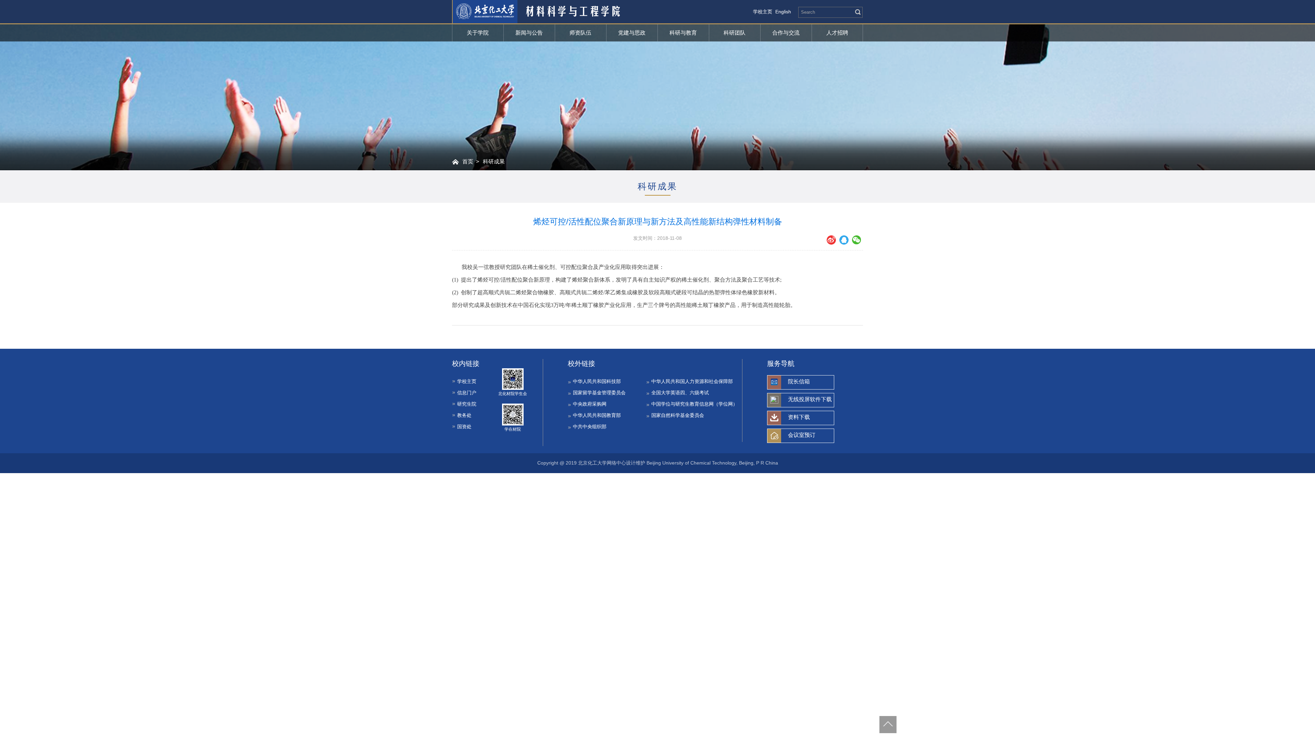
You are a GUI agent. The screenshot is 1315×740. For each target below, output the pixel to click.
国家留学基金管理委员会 (599, 392)
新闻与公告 (529, 33)
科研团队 (735, 33)
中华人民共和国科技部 (597, 381)
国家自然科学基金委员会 (677, 415)
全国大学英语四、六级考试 (680, 392)
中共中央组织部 (589, 426)
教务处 (464, 415)
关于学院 (478, 33)
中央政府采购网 (589, 404)
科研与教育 (683, 33)
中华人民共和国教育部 (597, 415)
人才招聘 (837, 33)
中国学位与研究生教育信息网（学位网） (694, 404)
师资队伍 (580, 33)
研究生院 (466, 404)
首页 (467, 161)
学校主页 (762, 11)
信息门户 (466, 392)
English (783, 11)
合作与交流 (786, 33)
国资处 (464, 426)
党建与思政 (632, 33)
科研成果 (494, 161)
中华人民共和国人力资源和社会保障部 (692, 381)
